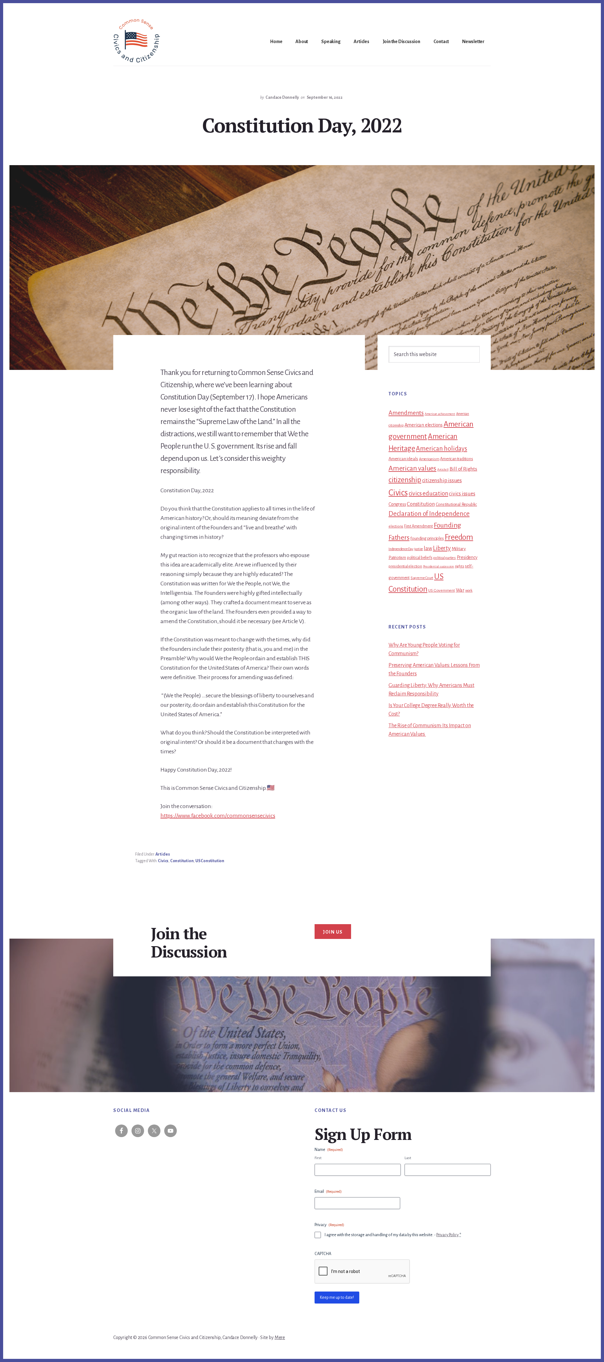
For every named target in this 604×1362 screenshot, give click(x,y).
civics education (428, 493)
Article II (443, 469)
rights (459, 566)
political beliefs (420, 557)
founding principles (427, 538)
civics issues (462, 494)
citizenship (405, 480)
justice (418, 549)
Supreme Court (422, 578)
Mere (280, 1337)
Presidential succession (438, 566)
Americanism (429, 459)
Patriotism (397, 557)
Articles (162, 854)
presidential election (405, 566)
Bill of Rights (463, 469)
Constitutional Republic (456, 504)
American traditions (456, 459)
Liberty (442, 548)
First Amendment (418, 526)
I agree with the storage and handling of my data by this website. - (393, 1235)
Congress (397, 504)
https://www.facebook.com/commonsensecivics (217, 815)
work (469, 591)
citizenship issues (442, 480)
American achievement (440, 414)
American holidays (441, 448)
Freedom (459, 537)
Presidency (467, 557)
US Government (441, 590)
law (428, 548)
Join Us (333, 932)
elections (396, 526)
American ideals (403, 458)
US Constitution (209, 861)
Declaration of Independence (429, 513)
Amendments (406, 413)
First (318, 1158)
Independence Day (401, 549)
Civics (163, 861)
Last (408, 1158)
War (460, 590)
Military (459, 548)
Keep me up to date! (337, 1297)
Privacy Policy (447, 1235)
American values (412, 468)
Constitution (182, 861)
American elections (424, 424)
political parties (444, 558)
